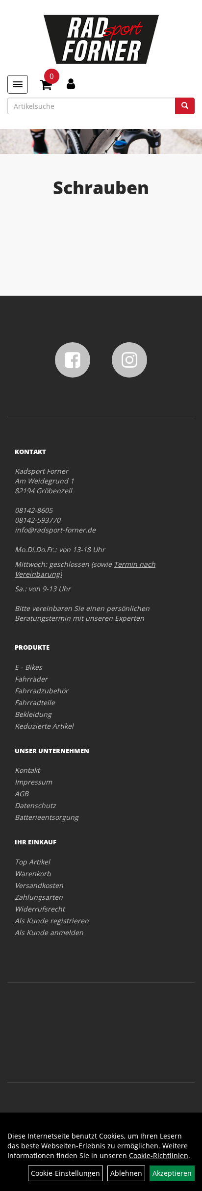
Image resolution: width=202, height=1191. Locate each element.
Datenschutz (35, 805)
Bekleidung (33, 714)
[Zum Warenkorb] (46, 86)
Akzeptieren (172, 1173)
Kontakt (27, 770)
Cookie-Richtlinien (158, 1155)
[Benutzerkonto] (71, 83)
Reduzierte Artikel (44, 726)
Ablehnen (126, 1173)
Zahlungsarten (39, 897)
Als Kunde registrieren (52, 920)
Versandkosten (39, 885)
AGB (21, 793)
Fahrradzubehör (41, 690)
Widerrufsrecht (40, 908)
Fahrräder (31, 679)
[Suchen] (185, 106)
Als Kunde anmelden (49, 932)
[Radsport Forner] (101, 39)
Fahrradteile (35, 702)
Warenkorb (33, 873)
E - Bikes (28, 667)
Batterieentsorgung (46, 817)
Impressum (33, 781)
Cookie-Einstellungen (65, 1173)
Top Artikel (32, 861)
